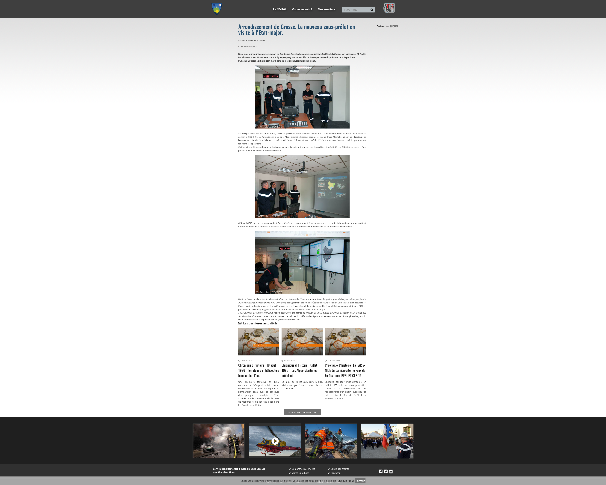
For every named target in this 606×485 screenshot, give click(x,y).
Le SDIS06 (279, 9)
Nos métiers (326, 9)
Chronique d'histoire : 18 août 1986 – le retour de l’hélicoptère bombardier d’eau (258, 371)
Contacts (335, 472)
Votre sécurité (302, 9)
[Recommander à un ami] (396, 26)
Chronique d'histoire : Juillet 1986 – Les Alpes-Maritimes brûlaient (299, 371)
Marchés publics (300, 472)
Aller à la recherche (254, 1)
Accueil (241, 40)
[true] (372, 9)
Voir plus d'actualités (302, 412)
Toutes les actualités (256, 40)
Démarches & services (303, 468)
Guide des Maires (340, 468)
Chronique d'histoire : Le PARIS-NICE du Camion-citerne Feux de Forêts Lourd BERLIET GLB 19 (345, 371)
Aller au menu (217, 1)
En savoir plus (346, 480)
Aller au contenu (234, 1)
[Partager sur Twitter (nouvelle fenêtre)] (393, 26)
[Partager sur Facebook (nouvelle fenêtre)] (391, 26)
